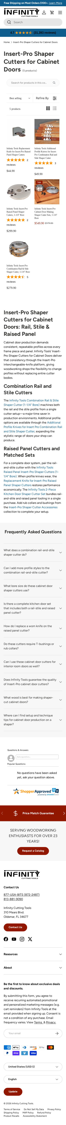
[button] (52, 12)
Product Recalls (11, 1116)
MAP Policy (28, 1112)
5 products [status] (15, 109)
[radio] (48, 109)
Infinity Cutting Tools (22, 1103)
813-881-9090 (13, 899)
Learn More (55, 3)
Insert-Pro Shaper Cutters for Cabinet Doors (35, 42)
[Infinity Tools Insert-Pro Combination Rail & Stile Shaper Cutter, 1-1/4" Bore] (19, 248)
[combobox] (33, 22)
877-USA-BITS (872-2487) (22, 894)
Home (7, 42)
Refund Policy (44, 1112)
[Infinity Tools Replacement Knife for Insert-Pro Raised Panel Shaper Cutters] (19, 131)
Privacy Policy (54, 1109)
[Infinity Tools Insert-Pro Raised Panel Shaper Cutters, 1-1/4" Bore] (19, 191)
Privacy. (51, 1022)
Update (13, 1091)
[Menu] (60, 12)
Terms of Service (12, 1109)
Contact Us (15, 927)
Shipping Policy (11, 1112)
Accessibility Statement (35, 1116)
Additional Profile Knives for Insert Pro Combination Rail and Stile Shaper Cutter (33, 427)
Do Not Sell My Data (34, 1109)
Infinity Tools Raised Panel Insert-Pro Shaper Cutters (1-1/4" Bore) (31, 472)
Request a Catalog (33, 850)
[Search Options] (55, 82)
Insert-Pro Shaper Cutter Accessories (33, 507)
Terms (38, 1022)
